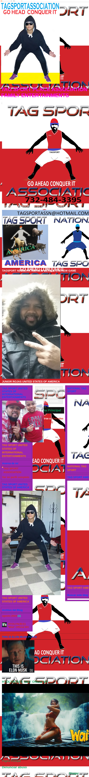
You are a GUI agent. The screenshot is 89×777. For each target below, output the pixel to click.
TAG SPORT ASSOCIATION (12, 470)
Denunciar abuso (14, 767)
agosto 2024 (9, 615)
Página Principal (49, 410)
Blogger (74, 773)
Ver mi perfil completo (15, 477)
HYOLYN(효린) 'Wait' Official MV (25, 681)
